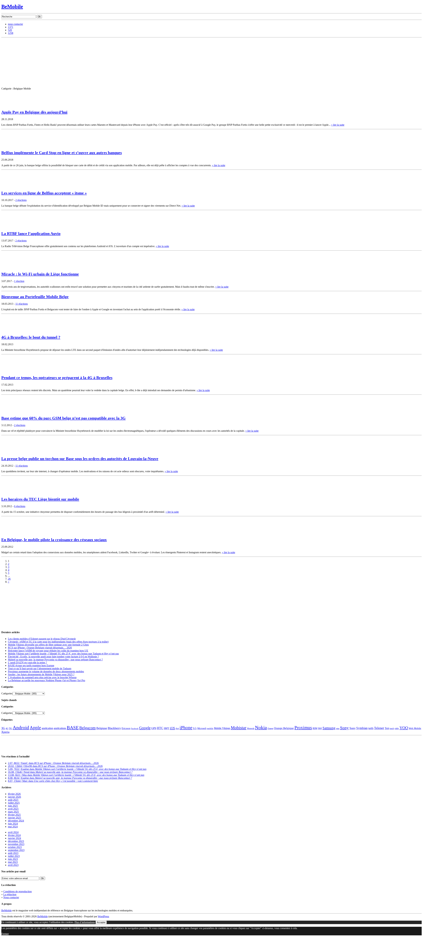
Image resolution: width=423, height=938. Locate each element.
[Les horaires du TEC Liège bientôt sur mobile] (9, 492)
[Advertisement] (211, 62)
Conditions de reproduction (17, 891)
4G (7, 728)
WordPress (103, 916)
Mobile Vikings (222, 728)
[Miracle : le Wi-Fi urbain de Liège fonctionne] (9, 267)
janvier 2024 (14, 838)
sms (337, 728)
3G (3, 728)
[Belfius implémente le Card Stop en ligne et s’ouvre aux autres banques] (9, 146)
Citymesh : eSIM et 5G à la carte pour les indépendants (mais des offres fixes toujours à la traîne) (58, 641)
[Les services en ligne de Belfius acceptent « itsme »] (9, 186)
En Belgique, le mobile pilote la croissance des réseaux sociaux (54, 540)
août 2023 (13, 853)
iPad (177, 728)
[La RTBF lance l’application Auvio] (9, 227)
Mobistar (238, 727)
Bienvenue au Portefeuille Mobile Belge (35, 297)
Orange (270, 728)
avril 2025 (13, 808)
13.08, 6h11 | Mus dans (76, 775)
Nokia (261, 727)
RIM (315, 728)
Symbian (362, 728)
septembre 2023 (16, 850)
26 (9, 578)
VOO (404, 728)
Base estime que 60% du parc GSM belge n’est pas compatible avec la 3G (63, 418)
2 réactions (21, 200)
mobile (210, 728)
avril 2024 (13, 832)
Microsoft (201, 728)
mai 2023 (13, 862)
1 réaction (19, 281)
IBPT (166, 728)
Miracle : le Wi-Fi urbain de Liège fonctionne (40, 274)
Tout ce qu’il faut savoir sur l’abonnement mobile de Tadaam (39, 668)
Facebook (134, 728)
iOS (172, 728)
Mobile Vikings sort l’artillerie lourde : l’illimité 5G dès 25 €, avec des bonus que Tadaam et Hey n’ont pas (63, 653)
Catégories (6, 693)
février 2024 (14, 835)
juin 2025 (13, 805)
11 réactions (21, 303)
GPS (153, 728)
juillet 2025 (14, 802)
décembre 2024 (16, 820)
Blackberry (114, 728)
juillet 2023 (14, 856)
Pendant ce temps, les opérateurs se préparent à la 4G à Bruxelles (56, 377)
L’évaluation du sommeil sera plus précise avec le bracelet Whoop (42, 677)
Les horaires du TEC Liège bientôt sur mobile (40, 499)
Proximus (303, 727)
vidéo (397, 728)
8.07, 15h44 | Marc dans (53, 781)
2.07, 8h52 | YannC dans (53, 763)
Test (387, 728)
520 (10, 30)
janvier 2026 (14, 796)
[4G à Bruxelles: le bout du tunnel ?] (9, 330)
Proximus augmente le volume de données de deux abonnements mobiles (46, 671)
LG (195, 728)
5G (10, 728)
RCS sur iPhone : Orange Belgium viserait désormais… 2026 (40, 647)
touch (392, 728)
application (47, 728)
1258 (10, 33)
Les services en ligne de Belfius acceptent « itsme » (44, 193)
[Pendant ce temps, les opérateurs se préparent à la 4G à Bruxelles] (9, 371)
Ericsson (126, 728)
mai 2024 (13, 826)
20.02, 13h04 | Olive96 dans (55, 766)
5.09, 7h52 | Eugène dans (77, 769)
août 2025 (13, 799)
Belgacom (87, 727)
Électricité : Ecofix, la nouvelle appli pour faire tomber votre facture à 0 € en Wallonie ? (53, 656)
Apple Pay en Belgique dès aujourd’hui (34, 112)
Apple (35, 727)
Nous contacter (11, 897)
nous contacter (15, 24)
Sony (344, 727)
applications (60, 728)
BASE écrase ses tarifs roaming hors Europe (31, 665)
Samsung (329, 728)
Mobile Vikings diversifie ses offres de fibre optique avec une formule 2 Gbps (48, 644)
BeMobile (12, 6)
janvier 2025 (14, 817)
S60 (320, 728)
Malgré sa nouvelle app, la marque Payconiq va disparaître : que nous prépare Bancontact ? (55, 659)
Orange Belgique (284, 728)
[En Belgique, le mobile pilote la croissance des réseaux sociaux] (9, 533)
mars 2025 (13, 811)
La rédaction (9, 894)
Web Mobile (415, 728)
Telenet (379, 728)
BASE (73, 727)
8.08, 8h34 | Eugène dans (70, 778)
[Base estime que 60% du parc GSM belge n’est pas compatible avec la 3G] (9, 411)
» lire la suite (337, 124)
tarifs (370, 728)
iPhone (186, 727)
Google (145, 728)
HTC (160, 728)
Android (21, 727)
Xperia (5, 732)
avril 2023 (13, 865)
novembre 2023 (16, 844)
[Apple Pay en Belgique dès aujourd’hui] (9, 105)
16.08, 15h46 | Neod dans (70, 772)
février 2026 (14, 793)
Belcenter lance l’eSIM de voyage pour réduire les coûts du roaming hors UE (48, 650)
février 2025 (14, 814)
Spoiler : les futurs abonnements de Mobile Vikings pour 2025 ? (41, 674)
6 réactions (19, 506)
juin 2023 (13, 859)
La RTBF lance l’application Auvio (30, 233)
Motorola (250, 728)
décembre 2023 (16, 841)
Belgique (101, 728)
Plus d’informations (85, 922)
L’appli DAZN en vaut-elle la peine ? (27, 662)
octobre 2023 (15, 847)
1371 (10, 27)
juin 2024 (13, 823)
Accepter (101, 922)
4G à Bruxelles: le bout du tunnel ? (30, 337)
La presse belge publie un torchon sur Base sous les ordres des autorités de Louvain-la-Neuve (79, 459)
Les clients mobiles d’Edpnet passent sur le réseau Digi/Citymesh (42, 638)
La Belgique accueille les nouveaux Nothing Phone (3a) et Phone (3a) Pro (46, 680)
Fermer (5, 933)
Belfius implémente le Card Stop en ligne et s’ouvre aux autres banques (61, 153)
